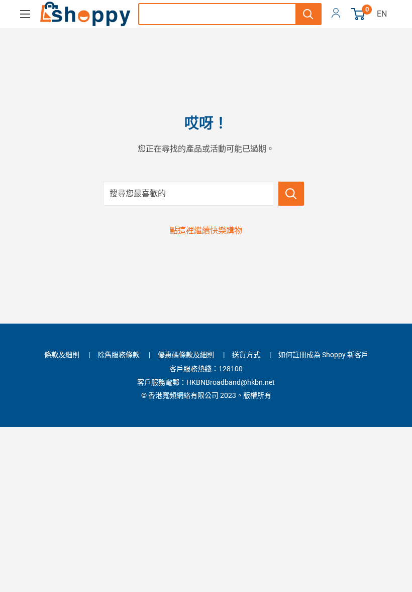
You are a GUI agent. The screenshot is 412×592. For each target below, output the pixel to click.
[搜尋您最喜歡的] (291, 194)
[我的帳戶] (336, 14)
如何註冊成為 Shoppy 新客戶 (323, 355)
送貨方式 (246, 355)
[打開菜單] (25, 14)
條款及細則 (61, 355)
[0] (358, 14)
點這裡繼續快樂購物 (206, 230)
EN (382, 14)
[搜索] (308, 14)
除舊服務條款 (118, 355)
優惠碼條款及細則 (186, 355)
